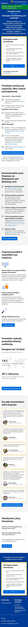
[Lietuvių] (12, 2)
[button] (14, 7)
